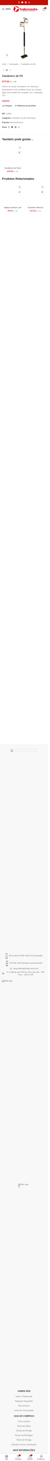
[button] (42, 192)
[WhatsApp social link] (29, 2)
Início (4, 64)
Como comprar (24, 1421)
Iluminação (13, 64)
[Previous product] (3, 70)
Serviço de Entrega (24, 1431)
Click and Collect (24, 1426)
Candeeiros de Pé (28, 64)
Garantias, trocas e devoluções (23, 1445)
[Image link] (24, 850)
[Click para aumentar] (7, 55)
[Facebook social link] (19, 2)
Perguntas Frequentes (24, 1401)
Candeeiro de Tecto (12, 168)
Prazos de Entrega (24, 1440)
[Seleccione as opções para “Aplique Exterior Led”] (19, 192)
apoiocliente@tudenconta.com (25, 969)
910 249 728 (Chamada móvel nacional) (25, 963)
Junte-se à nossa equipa (24, 1410)
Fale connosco (24, 1406)
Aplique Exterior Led (12, 207)
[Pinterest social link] (25, 2)
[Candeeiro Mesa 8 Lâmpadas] (35, 194)
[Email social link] (22, 2)
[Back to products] (6, 70)
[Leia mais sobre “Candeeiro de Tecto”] (19, 152)
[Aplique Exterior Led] (12, 194)
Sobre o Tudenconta (24, 1397)
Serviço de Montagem (24, 1435)
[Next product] (10, 70)
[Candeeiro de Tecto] (12, 155)
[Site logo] (25, 9)
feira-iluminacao (16, 122)
